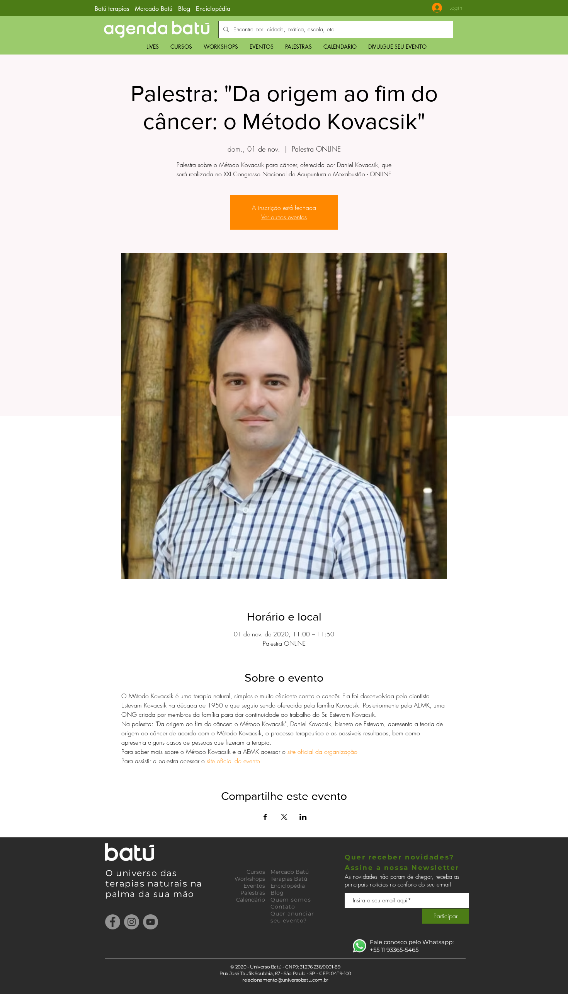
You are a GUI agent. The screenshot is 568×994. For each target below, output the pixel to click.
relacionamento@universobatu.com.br (285, 980)
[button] (181, 46)
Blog (184, 9)
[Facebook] (112, 921)
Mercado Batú (154, 9)
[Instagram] (131, 921)
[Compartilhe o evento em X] (284, 817)
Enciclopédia (213, 9)
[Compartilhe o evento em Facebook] (265, 817)
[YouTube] (150, 921)
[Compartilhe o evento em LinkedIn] (303, 817)
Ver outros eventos (284, 217)
